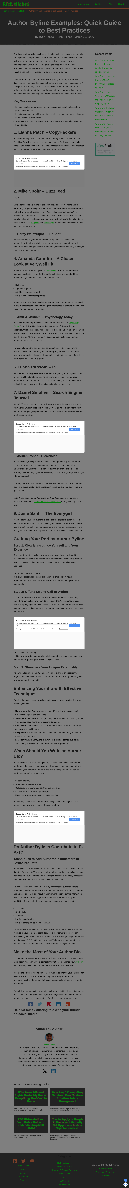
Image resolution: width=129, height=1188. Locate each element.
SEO (64, 1177)
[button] (90, 4)
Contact (23, 1173)
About (23, 1169)
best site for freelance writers (47, 501)
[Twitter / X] (45, 1071)
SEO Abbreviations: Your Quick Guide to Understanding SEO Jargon (29, 1136)
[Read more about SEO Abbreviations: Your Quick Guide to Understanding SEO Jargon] (31, 1123)
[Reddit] (68, 1004)
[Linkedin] (58, 1004)
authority (79, 962)
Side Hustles (64, 1184)
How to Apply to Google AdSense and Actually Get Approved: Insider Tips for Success (65, 1137)
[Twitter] (40, 1004)
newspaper (49, 223)
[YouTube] (32, 1161)
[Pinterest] (49, 1004)
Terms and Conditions (105, 1172)
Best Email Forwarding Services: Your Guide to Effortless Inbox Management (65, 1109)
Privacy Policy (105, 1168)
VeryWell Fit (51, 270)
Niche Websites (64, 1163)
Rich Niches (8, 11)
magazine (35, 223)
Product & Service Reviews (64, 1170)
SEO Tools (64, 1181)
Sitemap (23, 1180)
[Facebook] (30, 1004)
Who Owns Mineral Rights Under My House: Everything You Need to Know (28, 1109)
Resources (23, 1176)
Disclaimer (105, 1176)
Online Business (64, 1166)
